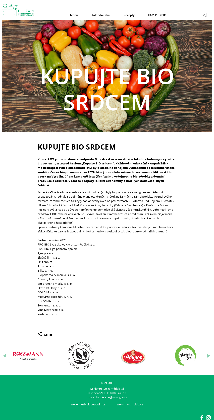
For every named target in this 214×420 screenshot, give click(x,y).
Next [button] (209, 356)
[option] (107, 76)
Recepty (129, 15)
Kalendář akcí (100, 15)
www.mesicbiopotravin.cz (88, 404)
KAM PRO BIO (157, 15)
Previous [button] (5, 356)
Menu (74, 15)
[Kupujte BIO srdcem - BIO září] (18, 10)
